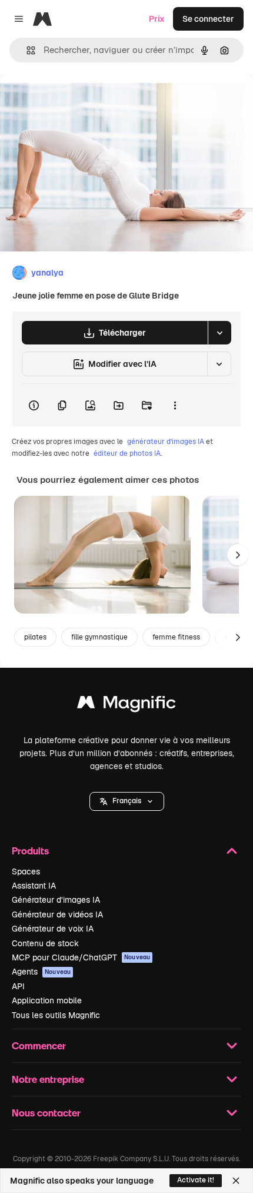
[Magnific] (126, 705)
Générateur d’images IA (56, 899)
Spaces (26, 871)
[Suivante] (237, 555)
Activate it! (195, 1180)
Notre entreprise (48, 1079)
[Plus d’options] (175, 405)
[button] (126, 801)
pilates (35, 637)
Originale (77, 101)
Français (126, 801)
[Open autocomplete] (26, 50)
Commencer (39, 1045)
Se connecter (208, 19)
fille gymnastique (99, 637)
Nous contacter (46, 1112)
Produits (30, 850)
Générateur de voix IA (53, 928)
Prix (157, 19)
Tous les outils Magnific (56, 1015)
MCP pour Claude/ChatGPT (81, 957)
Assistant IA (34, 885)
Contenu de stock (45, 943)
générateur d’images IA (165, 441)
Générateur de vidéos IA (57, 914)
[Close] (236, 1181)
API (18, 986)
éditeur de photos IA (127, 453)
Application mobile (47, 1000)
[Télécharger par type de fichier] (219, 332)
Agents (41, 971)
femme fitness (176, 637)
